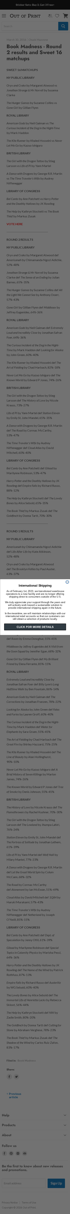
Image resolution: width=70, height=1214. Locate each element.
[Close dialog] (67, 581)
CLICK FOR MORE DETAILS (34, 626)
